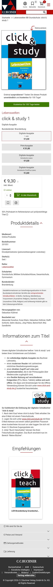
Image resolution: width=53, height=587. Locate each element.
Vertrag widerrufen (26, 575)
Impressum (38, 570)
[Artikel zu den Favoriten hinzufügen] (8, 202)
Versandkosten (10, 572)
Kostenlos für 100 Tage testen (27, 104)
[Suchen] (44, 12)
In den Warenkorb (28, 195)
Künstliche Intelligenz (20, 570)
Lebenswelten (8, 267)
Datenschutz (38, 567)
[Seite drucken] (16, 202)
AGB (27, 567)
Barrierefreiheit (14, 567)
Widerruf (25, 572)
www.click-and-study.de (32, 419)
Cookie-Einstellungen (41, 572)
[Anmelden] (25, 4)
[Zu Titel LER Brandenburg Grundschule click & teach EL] (25, 483)
